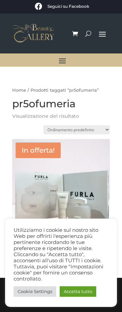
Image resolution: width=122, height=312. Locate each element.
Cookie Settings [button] (35, 291)
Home (19, 90)
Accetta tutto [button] (78, 291)
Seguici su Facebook (68, 6)
